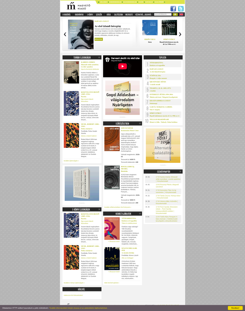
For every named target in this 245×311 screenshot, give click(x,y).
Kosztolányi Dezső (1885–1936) (90, 93)
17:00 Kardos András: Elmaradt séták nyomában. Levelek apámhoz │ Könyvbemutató (168, 179)
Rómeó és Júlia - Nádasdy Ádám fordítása (163, 122)
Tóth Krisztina (129, 218)
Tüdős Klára (155, 75)
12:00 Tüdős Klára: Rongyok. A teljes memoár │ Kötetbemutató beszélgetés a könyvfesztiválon (166, 219)
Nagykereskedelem (130, 2)
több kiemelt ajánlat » (111, 283)
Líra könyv (103, 2)
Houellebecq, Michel (127, 167)
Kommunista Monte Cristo (130, 130)
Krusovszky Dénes (158, 82)
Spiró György (169, 39)
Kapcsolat (149, 2)
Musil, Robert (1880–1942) (90, 125)
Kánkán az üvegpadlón (129, 221)
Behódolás (124, 171)
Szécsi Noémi (127, 128)
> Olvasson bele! (114, 241)
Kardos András (88, 62)
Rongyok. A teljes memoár (158, 78)
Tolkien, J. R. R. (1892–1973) (160, 88)
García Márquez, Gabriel (161, 107)
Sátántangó (153, 103)
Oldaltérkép (159, 2)
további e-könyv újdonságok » (74, 283)
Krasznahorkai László (160, 101)
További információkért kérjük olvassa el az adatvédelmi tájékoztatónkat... (78, 308)
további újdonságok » (71, 161)
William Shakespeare (159, 119)
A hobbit (153, 91)
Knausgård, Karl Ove (129, 249)
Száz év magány (155, 110)
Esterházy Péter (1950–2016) (161, 94)
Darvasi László (102, 21)
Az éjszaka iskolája (128, 253)
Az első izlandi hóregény (157, 72)
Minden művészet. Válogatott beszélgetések (164, 97)
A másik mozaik (155, 84)
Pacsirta (83, 97)
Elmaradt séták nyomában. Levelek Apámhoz (90, 66)
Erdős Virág (149, 39)
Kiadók (141, 2)
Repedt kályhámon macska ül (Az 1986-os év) (165, 116)
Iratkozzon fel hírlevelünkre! (73, 295)
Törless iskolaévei (86, 129)
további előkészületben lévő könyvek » (117, 207)
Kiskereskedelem (115, 2)
